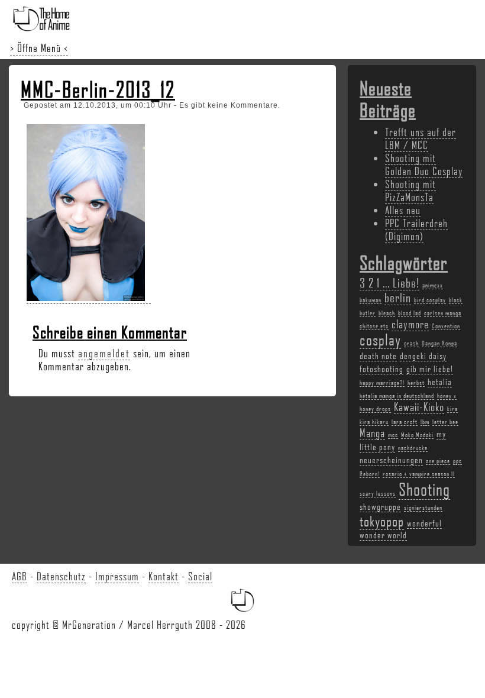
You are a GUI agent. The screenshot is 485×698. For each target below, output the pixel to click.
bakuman (370, 299)
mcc (393, 434)
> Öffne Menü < (39, 47)
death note (378, 355)
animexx (432, 285)
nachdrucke (413, 447)
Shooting (424, 489)
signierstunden (423, 507)
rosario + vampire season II (419, 473)
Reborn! (370, 473)
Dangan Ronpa (439, 343)
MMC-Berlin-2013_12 (98, 89)
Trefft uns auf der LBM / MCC (420, 138)
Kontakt (163, 576)
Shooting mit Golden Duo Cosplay (424, 164)
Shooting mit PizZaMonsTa (410, 190)
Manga (372, 433)
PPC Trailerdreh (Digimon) (416, 229)
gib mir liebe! (429, 368)
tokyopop (382, 520)
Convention (446, 325)
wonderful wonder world (401, 529)
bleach (387, 312)
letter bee (445, 421)
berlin (397, 297)
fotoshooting (381, 368)
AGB (19, 576)
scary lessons (378, 493)
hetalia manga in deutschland (397, 395)
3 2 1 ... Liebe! (389, 282)
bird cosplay (430, 299)
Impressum (117, 576)
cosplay (380, 339)
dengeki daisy (423, 355)
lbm (425, 421)
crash (411, 343)
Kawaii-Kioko (419, 406)
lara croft (405, 421)
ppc (457, 460)
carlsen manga (442, 312)
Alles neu (403, 209)
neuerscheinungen (391, 459)
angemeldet (104, 353)
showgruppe (380, 506)
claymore (410, 324)
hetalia (440, 381)
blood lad (409, 312)
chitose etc (374, 325)
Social (200, 576)
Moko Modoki (417, 434)
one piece (438, 460)
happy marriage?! (382, 382)
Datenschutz (61, 576)
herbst (416, 382)
